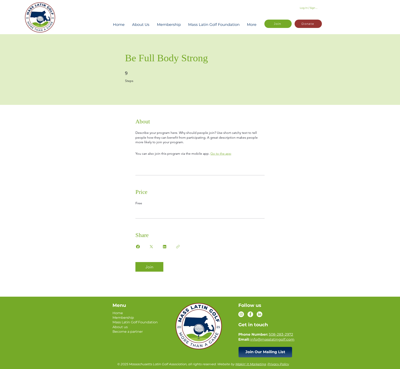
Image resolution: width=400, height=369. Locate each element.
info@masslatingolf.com (272, 339)
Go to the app (220, 154)
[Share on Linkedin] (164, 246)
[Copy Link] (177, 246)
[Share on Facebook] (137, 246)
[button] (265, 352)
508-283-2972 (281, 334)
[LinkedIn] (259, 314)
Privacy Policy (278, 364)
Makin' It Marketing (250, 364)
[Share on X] (151, 246)
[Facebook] (250, 314)
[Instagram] (241, 314)
